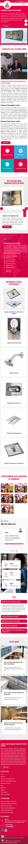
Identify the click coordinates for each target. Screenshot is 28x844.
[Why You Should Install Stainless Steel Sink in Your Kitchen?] (14, 654)
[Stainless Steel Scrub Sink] (14, 199)
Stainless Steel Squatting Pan (14, 433)
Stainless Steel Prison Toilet (14, 343)
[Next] (26, 208)
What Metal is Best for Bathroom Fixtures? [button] (11, 601)
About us (3, 776)
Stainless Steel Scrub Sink (9, 215)
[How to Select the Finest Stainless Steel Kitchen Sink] (14, 684)
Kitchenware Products (6, 783)
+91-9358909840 (20, 1)
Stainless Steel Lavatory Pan (14, 403)
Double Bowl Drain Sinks (6, 805)
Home (2, 774)
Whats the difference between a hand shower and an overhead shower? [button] (13, 631)
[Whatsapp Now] (2, 836)
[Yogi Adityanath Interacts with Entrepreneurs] (7, 498)
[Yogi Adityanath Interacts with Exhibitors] (21, 488)
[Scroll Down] (25, 24)
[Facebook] (24, 1)
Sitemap (3, 790)
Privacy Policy (4, 792)
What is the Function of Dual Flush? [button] (9, 625)
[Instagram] (26, 1)
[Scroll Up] (25, 20)
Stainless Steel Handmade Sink (8, 808)
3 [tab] (14, 550)
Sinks (25, 213)
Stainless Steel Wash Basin (7, 812)
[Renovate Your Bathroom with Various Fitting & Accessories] (14, 714)
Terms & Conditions (5, 794)
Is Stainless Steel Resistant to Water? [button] (10, 617)
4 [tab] (16, 550)
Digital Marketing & (5, 842)
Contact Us (3, 787)
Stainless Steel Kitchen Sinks (7, 779)
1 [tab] (10, 550)
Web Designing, (17, 841)
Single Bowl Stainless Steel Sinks (8, 801)
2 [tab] (12, 550)
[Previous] (1, 208)
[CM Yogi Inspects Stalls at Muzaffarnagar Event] (7, 488)
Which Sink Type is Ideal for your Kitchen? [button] (11, 621)
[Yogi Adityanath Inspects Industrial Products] (21, 498)
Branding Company (13, 842)
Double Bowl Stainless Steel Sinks (9, 803)
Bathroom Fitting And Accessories (8, 781)
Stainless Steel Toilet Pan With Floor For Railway (14, 312)
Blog (2, 785)
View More (6, 26)
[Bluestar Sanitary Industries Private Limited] (7, 5)
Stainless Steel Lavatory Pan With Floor (14, 463)
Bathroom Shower (14, 373)
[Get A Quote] (2, 840)
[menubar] (23, 4)
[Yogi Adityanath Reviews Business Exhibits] (7, 509)
